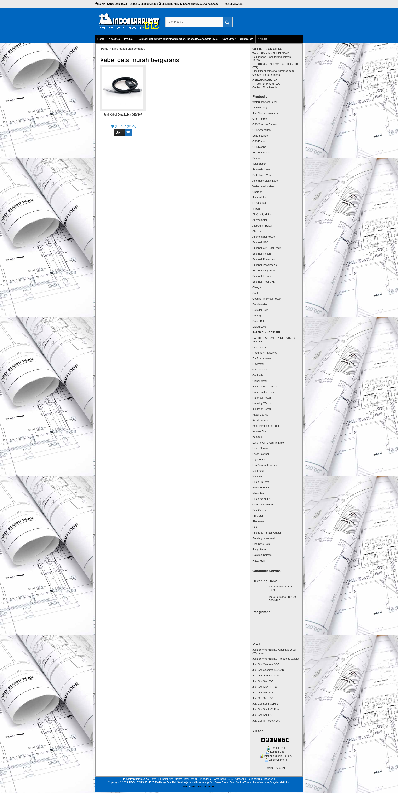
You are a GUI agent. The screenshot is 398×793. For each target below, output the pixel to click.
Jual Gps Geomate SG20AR (268, 670)
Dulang (256, 315)
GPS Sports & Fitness (264, 124)
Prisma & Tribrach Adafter (266, 532)
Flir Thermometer (262, 358)
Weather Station (261, 152)
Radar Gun (258, 560)
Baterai (256, 158)
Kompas (257, 437)
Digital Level (259, 326)
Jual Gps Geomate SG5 (265, 664)
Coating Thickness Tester (266, 298)
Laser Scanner (260, 454)
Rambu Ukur (259, 197)
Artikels (262, 38)
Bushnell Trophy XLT (264, 281)
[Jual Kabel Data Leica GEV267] (122, 88)
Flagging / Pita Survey (264, 352)
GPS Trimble (259, 118)
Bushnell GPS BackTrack (266, 248)
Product (128, 38)
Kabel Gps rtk (260, 414)
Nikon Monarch (261, 487)
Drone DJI (258, 321)
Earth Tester (259, 347)
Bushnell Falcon (261, 253)
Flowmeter (258, 364)
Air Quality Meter (261, 214)
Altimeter (257, 231)
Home (100, 38)
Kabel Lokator (260, 420)
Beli (118, 132)
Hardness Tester (261, 397)
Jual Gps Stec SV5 (262, 681)
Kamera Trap (259, 431)
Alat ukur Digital (261, 107)
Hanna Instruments (263, 392)
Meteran (257, 476)
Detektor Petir (260, 310)
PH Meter (257, 515)
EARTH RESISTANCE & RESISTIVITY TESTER (273, 340)
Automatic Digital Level (265, 180)
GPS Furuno (259, 141)
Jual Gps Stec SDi (262, 692)
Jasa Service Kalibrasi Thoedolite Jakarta (275, 658)
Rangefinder (259, 549)
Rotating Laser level (263, 538)
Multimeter (258, 470)
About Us (114, 38)
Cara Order (229, 38)
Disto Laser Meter (262, 175)
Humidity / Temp (261, 403)
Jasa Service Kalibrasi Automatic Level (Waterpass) (274, 651)
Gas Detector (259, 369)
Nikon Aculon (259, 493)
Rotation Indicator (262, 555)
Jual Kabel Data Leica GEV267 (122, 114)
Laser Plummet (260, 448)
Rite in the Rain (261, 543)
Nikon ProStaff (260, 482)
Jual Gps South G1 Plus (265, 709)
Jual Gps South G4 (263, 714)
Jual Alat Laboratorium (265, 113)
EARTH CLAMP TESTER (266, 332)
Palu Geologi (259, 510)
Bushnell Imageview (263, 270)
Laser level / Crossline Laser (268, 442)
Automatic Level (261, 169)
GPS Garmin (259, 203)
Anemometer (259, 220)
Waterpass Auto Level (264, 102)
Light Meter (258, 459)
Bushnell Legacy (261, 276)
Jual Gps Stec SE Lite (264, 687)
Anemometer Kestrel (263, 236)
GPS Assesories (261, 130)
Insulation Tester (261, 408)
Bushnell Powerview (263, 259)
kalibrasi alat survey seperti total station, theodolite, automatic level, (178, 38)
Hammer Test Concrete (265, 386)
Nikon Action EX (261, 499)
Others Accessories (263, 504)
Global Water (259, 381)
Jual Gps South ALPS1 (265, 703)
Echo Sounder (260, 135)
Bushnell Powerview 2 (265, 265)
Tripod (256, 208)
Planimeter (258, 521)
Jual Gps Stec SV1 (262, 698)
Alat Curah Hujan (262, 225)
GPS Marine (259, 147)
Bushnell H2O (260, 242)
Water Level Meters (263, 186)
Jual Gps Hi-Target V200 (266, 720)
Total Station (259, 163)
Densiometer (259, 304)
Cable (255, 293)
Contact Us (246, 38)
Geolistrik (257, 375)
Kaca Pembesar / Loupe (266, 425)
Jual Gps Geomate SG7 (265, 675)
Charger (257, 191)
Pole (255, 526)
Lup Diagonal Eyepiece (265, 465)
